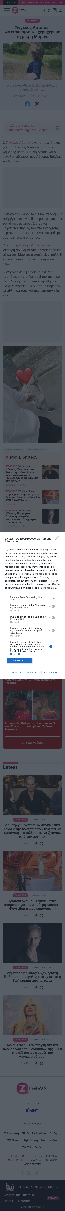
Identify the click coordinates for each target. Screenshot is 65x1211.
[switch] (52, 606)
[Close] (58, 539)
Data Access (32, 672)
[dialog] (32, 605)
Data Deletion (13, 672)
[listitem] (32, 598)
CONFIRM (20, 660)
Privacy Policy (51, 672)
